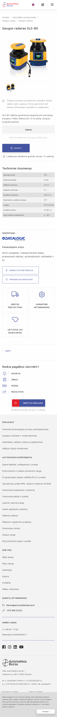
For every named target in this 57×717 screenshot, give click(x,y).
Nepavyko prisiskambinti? (14, 634)
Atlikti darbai (8, 557)
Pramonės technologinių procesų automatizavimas (25, 429)
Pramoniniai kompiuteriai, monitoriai (18, 490)
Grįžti (8, 351)
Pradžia (5, 17)
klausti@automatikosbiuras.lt (20, 605)
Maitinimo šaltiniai (10, 515)
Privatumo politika (10, 692)
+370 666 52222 (14, 610)
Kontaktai (6, 582)
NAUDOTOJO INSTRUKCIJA (21, 270)
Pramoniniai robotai (11, 528)
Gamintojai (7, 570)
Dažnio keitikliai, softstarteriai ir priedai (20, 464)
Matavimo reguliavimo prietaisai (16, 522)
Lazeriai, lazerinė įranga (13, 503)
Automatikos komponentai (24, 17)
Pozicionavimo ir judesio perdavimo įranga (21, 471)
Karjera (5, 576)
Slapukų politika (35, 692)
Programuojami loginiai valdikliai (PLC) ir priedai (24, 477)
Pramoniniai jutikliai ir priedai (15, 496)
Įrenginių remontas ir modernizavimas (19, 435)
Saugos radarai (26, 20)
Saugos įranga (8, 20)
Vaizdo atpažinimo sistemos (15, 509)
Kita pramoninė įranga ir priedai (16, 541)
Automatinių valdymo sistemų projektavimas (22, 442)
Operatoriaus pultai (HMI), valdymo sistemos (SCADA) (26, 483)
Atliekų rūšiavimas (10, 589)
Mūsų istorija (8, 563)
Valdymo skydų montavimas (15, 448)
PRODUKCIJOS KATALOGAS (21, 279)
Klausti (18, 148)
